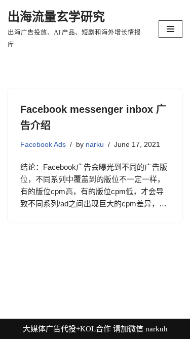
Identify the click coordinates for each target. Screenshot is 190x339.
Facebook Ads (43, 144)
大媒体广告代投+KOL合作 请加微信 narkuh (95, 329)
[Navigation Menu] (170, 29)
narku (95, 144)
